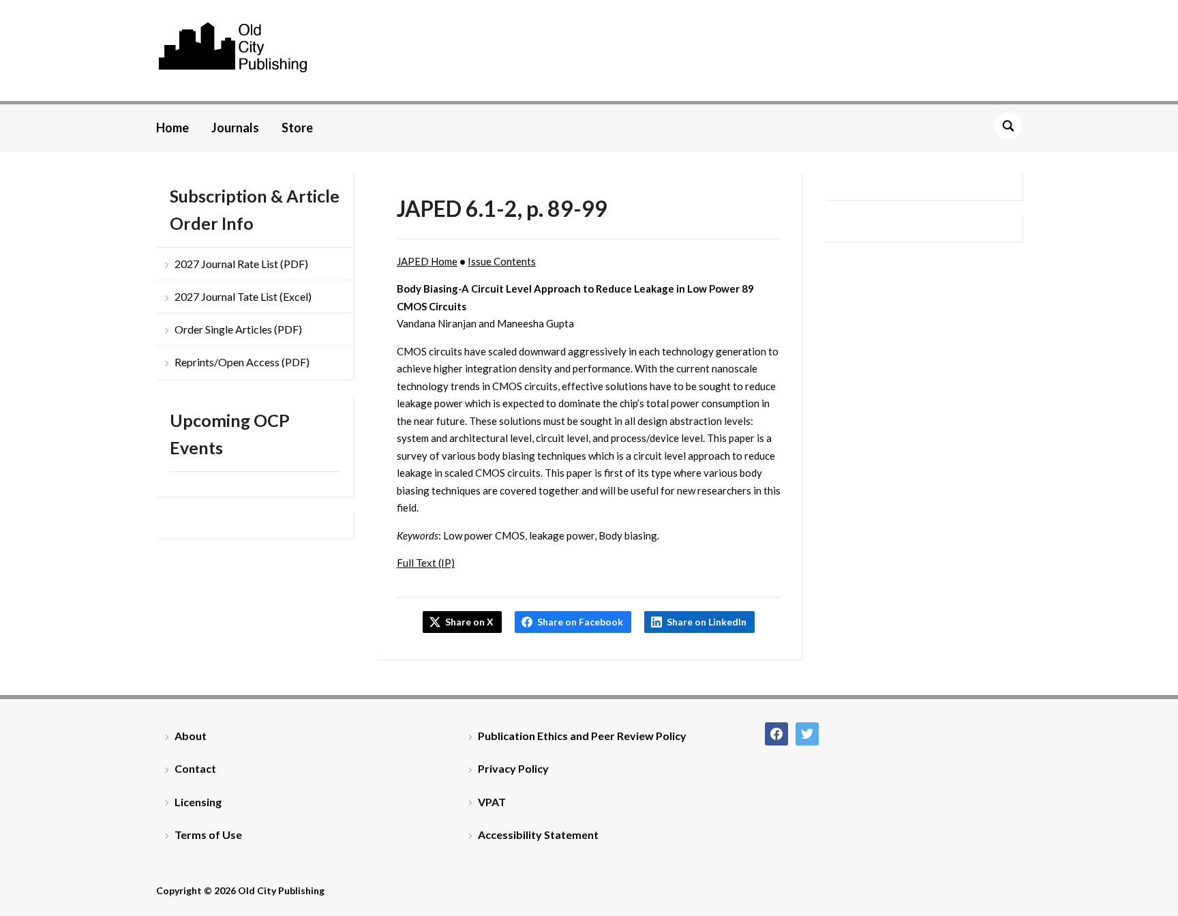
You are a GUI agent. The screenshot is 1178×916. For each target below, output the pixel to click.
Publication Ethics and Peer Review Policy (582, 735)
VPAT (492, 801)
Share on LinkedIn (706, 621)
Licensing (198, 801)
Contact (195, 768)
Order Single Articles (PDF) (238, 329)
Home (172, 127)
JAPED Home (427, 261)
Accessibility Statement (538, 834)
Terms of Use (208, 834)
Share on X (469, 621)
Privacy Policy (513, 768)
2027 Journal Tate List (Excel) (243, 296)
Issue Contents (502, 261)
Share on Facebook (580, 621)
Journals (235, 127)
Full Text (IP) (426, 563)
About (191, 735)
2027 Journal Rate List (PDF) (241, 263)
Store (297, 127)
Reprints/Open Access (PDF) (242, 361)
